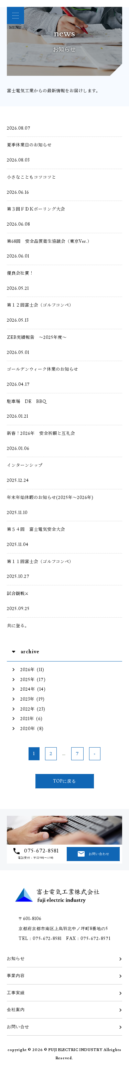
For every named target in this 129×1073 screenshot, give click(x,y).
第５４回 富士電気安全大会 (36, 529)
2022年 (27, 709)
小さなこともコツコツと (31, 177)
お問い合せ (18, 1026)
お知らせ (16, 958)
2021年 (27, 719)
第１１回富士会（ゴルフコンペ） (40, 561)
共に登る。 (18, 626)
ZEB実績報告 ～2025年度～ (37, 337)
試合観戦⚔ (18, 593)
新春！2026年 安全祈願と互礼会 (41, 433)
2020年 (27, 728)
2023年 (27, 699)
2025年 (27, 679)
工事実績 (16, 992)
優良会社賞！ (20, 273)
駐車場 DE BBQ (26, 401)
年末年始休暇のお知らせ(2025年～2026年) (50, 497)
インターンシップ (25, 465)
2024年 (27, 689)
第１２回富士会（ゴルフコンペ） (40, 305)
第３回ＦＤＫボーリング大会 (36, 209)
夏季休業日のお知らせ (29, 145)
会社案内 (16, 1009)
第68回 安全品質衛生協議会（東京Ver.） (49, 241)
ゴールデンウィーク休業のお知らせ (42, 369)
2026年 (27, 669)
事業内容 (16, 975)
